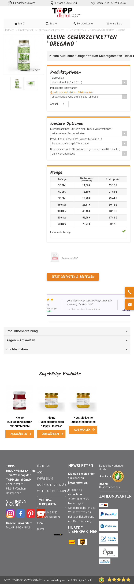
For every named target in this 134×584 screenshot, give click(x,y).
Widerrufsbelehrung (52, 491)
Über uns (43, 466)
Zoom (36, 70)
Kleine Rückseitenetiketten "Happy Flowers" (51, 422)
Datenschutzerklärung (54, 485)
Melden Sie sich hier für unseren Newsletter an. (81, 478)
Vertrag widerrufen (47, 502)
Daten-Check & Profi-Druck (111, 3)
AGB (40, 472)
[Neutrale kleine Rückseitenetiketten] (83, 399)
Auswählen (18, 434)
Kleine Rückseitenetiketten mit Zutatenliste (19, 422)
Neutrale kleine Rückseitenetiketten (83, 420)
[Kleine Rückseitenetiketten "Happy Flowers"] (51, 399)
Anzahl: (54, 103)
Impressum (45, 478)
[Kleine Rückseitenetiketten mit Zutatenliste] (19, 399)
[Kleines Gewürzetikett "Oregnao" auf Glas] (17, 83)
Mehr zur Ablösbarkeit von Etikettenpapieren (73, 92)
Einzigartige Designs (24, 3)
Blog (40, 529)
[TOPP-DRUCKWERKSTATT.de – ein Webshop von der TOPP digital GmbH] (67, 13)
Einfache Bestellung (66, 3)
